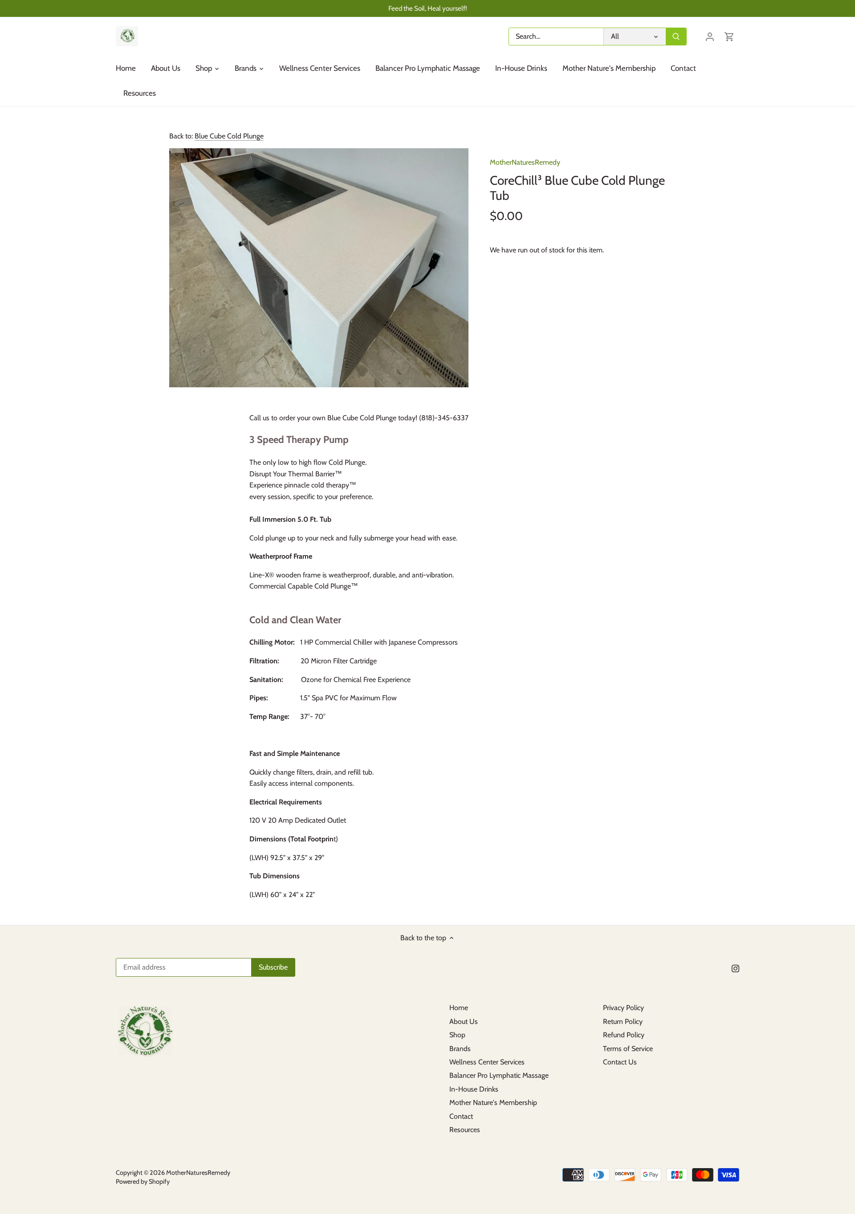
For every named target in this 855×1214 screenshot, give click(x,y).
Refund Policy (623, 1035)
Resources (464, 1129)
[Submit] (676, 36)
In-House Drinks (473, 1089)
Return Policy (623, 1021)
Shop (457, 1035)
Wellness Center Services (487, 1062)
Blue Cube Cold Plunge (229, 136)
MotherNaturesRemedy (525, 162)
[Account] (710, 36)
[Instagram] (735, 968)
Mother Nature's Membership (493, 1102)
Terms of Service (628, 1048)
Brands (460, 1048)
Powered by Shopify (143, 1181)
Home (458, 1007)
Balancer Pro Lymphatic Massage (499, 1075)
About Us (463, 1021)
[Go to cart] (729, 36)
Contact (461, 1116)
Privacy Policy (623, 1007)
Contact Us (620, 1062)
